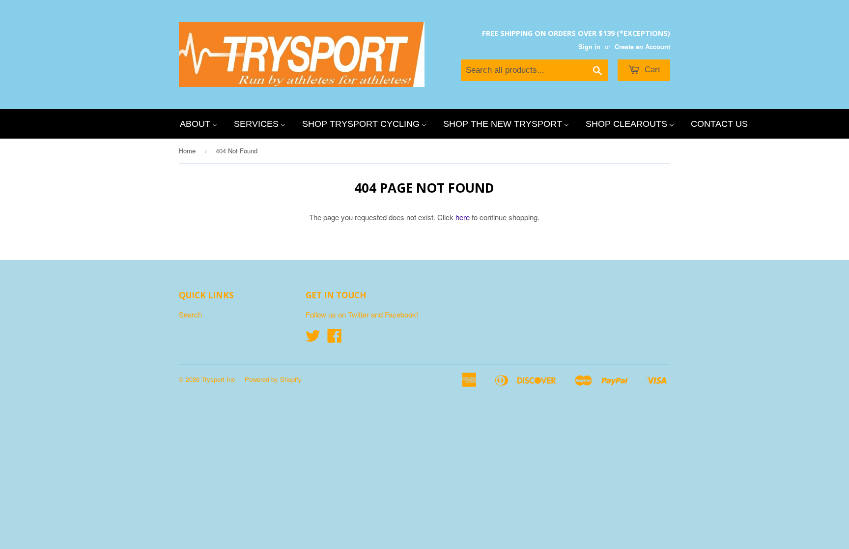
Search (190, 314)
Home (187, 150)
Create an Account (642, 46)
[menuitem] (198, 124)
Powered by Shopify (273, 379)
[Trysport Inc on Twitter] (313, 338)
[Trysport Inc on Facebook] (334, 338)
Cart (651, 69)
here (462, 217)
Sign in (589, 46)
